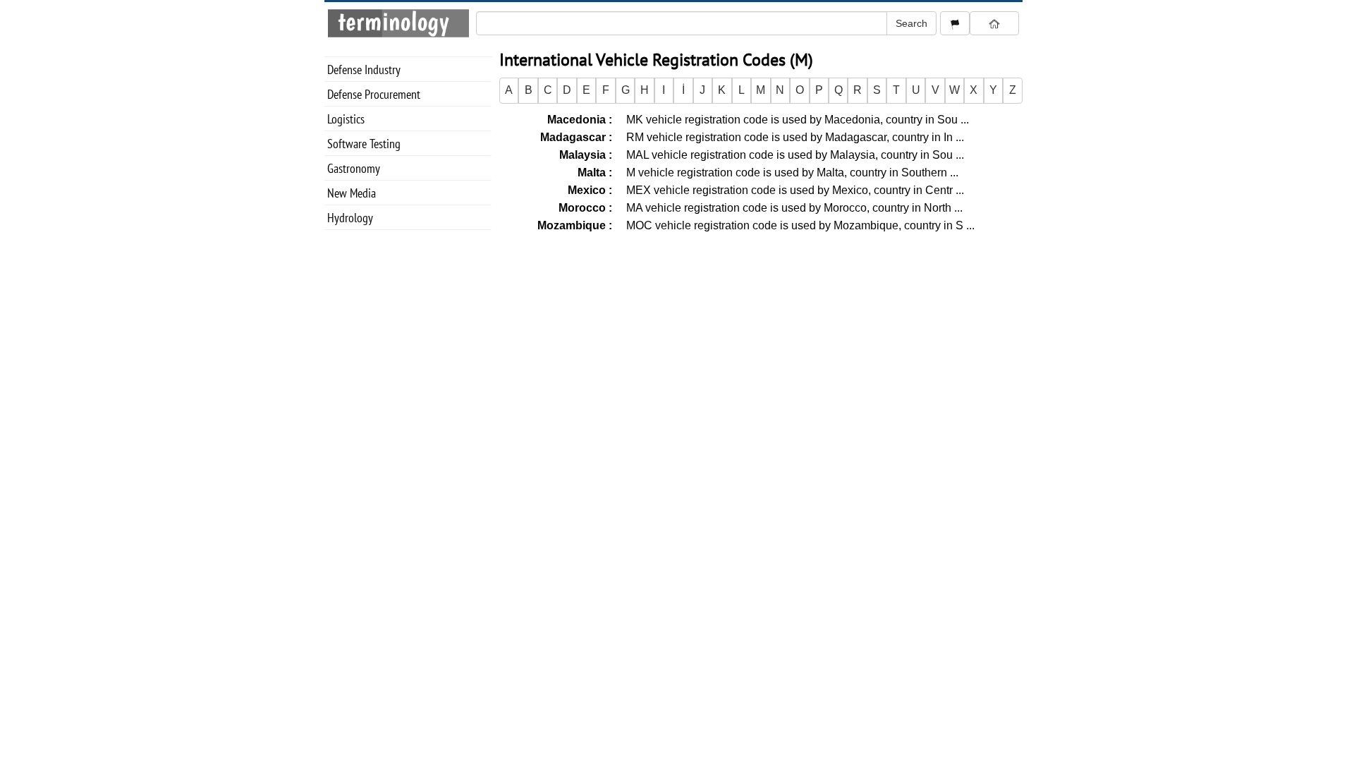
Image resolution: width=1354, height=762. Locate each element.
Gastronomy (353, 168)
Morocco (584, 208)
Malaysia (584, 155)
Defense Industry (364, 69)
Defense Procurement (373, 94)
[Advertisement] (761, 336)
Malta (593, 173)
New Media (351, 193)
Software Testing (364, 143)
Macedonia (578, 120)
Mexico (588, 190)
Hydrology (350, 218)
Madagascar (574, 137)
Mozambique (573, 225)
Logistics (346, 119)
